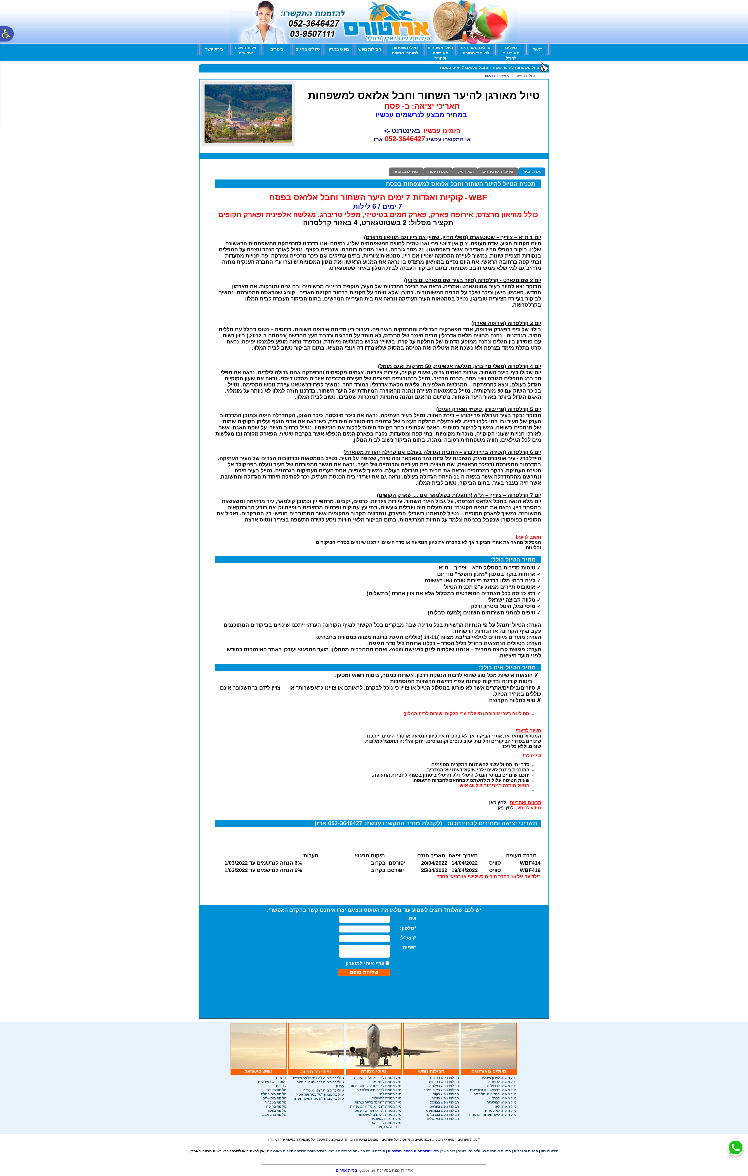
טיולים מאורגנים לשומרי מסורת (476, 50)
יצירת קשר (215, 49)
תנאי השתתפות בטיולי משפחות (412, 1151)
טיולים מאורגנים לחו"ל (511, 53)
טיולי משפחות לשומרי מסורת (405, 50)
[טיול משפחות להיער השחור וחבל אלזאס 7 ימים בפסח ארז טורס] (248, 145)
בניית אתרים (346, 1170)
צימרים (276, 49)
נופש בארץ (339, 49)
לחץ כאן (505, 807)
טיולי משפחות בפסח (499, 75)
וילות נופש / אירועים (245, 50)
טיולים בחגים (307, 49)
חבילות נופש (369, 49)
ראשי (538, 49)
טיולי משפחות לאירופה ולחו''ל (440, 53)
